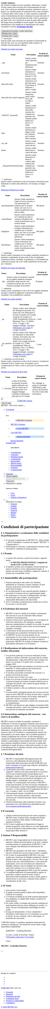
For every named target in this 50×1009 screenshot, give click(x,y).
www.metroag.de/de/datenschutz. (18, 806)
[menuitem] (30, 504)
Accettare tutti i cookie (10, 36)
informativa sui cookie (22, 328)
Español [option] (14, 508)
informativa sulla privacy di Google (20, 937)
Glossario (9, 992)
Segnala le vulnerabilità (15, 1001)
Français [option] (14, 510)
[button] (10, 409)
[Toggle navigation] (2, 521)
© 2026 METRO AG (9, 1007)
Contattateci (10, 1003)
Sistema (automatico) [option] (19, 497)
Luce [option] (13, 493)
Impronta (9, 994)
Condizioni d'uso (12, 998)
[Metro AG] (14, 401)
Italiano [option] (13, 513)
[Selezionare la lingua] (7, 500)
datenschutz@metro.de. (15, 767)
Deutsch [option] (14, 504)
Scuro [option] (13, 495)
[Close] (2, 951)
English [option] (14, 506)
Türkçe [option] (13, 517)
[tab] (25, 49)
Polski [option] (13, 515)
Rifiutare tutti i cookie (9, 33)
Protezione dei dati (13, 996)
